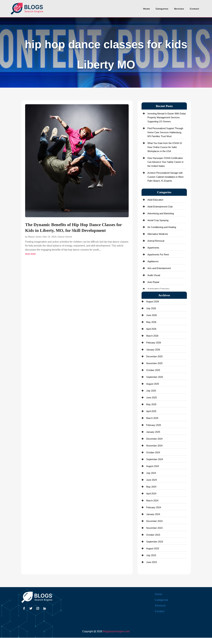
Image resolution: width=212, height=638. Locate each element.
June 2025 (151, 397)
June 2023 (151, 562)
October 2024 (153, 452)
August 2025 (152, 383)
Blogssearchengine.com (116, 631)
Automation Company (158, 289)
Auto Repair (153, 282)
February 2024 (153, 507)
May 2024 (151, 486)
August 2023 (152, 548)
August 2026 (152, 301)
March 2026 (152, 335)
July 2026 (151, 308)
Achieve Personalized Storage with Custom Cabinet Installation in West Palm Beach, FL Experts (165, 176)
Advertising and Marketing (160, 213)
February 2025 (153, 425)
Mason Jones (34, 236)
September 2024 (154, 459)
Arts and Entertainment (159, 268)
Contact (194, 8)
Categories (162, 8)
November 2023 (154, 528)
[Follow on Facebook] (24, 608)
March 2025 (152, 418)
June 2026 (151, 315)
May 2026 (151, 322)
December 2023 (154, 521)
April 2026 (151, 329)
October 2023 (153, 534)
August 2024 (152, 466)
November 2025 (154, 363)
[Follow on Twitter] (31, 608)
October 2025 (153, 370)
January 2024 (153, 514)
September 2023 (154, 541)
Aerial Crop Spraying (157, 220)
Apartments (153, 247)
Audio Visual (153, 275)
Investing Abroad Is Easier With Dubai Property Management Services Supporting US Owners (166, 117)
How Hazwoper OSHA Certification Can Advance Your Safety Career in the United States (165, 162)
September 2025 (154, 377)
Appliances (153, 261)
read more (30, 253)
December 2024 (154, 438)
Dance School (65, 236)
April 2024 (151, 493)
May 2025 (151, 404)
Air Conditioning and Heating (161, 227)
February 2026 (153, 342)
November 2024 (154, 445)
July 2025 (151, 390)
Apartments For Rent (158, 254)
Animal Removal (155, 240)
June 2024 (151, 479)
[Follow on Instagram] (38, 608)
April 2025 (151, 411)
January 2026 (153, 349)
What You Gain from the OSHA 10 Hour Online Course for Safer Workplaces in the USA (164, 147)
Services (179, 8)
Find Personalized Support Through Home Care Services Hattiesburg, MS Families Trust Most (165, 132)
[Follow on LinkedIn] (44, 608)
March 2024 (152, 500)
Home (146, 8)
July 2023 (151, 555)
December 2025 (154, 356)
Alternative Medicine (157, 234)
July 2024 (151, 473)
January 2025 (153, 432)
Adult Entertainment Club (160, 206)
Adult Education (155, 199)
